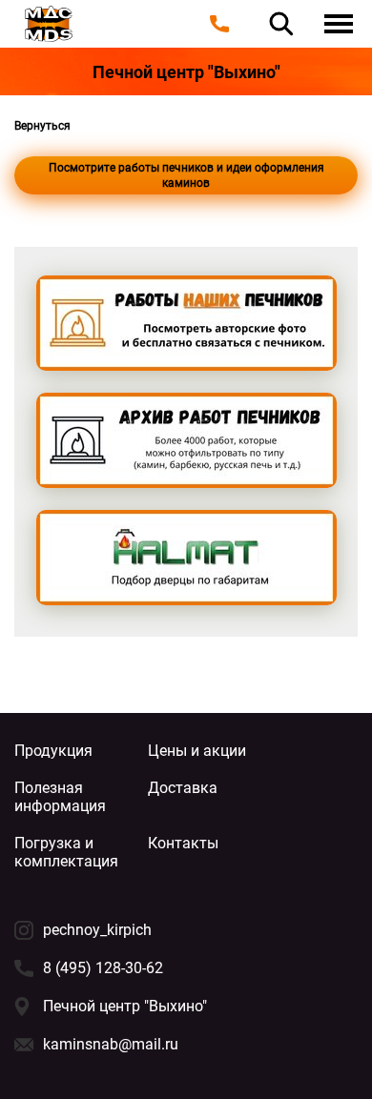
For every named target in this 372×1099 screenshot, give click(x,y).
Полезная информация (60, 797)
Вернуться (42, 125)
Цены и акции (197, 751)
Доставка (182, 788)
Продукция (53, 751)
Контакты (183, 843)
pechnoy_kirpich (97, 930)
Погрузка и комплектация (66, 852)
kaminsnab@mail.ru (110, 1044)
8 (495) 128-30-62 (103, 968)
